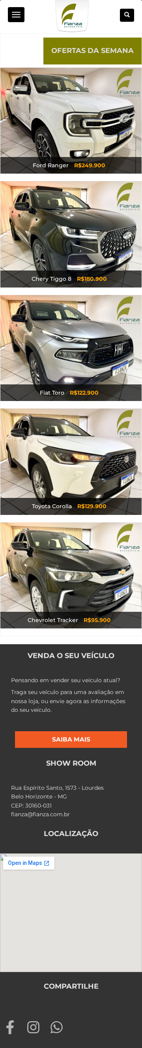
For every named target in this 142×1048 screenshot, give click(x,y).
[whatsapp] (58, 1027)
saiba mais (71, 739)
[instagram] (37, 1027)
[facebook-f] (14, 1027)
